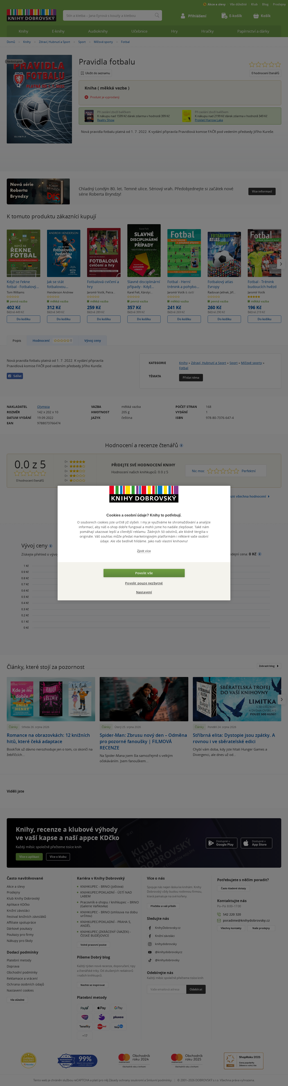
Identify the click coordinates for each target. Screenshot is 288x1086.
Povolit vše (144, 573)
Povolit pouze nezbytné (144, 583)
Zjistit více (144, 551)
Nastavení (144, 592)
